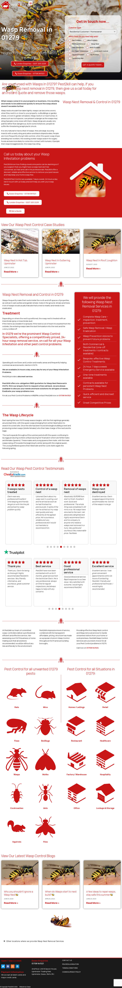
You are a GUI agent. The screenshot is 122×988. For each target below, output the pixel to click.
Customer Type (75, 27)
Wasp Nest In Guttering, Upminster (57, 262)
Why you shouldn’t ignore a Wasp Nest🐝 (18, 893)
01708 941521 (65, 395)
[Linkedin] (17, 966)
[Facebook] (8, 966)
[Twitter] (3, 966)
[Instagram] (13, 966)
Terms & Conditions (70, 968)
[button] (31, 3)
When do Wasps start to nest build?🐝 (61, 893)
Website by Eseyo (25, 987)
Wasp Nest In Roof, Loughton (101, 260)
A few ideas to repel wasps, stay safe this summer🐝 (101, 893)
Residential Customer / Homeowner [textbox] (86, 31)
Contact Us (67, 960)
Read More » (11, 271)
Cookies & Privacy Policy (71, 972)
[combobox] (93, 31)
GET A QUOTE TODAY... (93, 65)
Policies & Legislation (70, 964)
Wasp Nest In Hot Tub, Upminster (16, 262)
